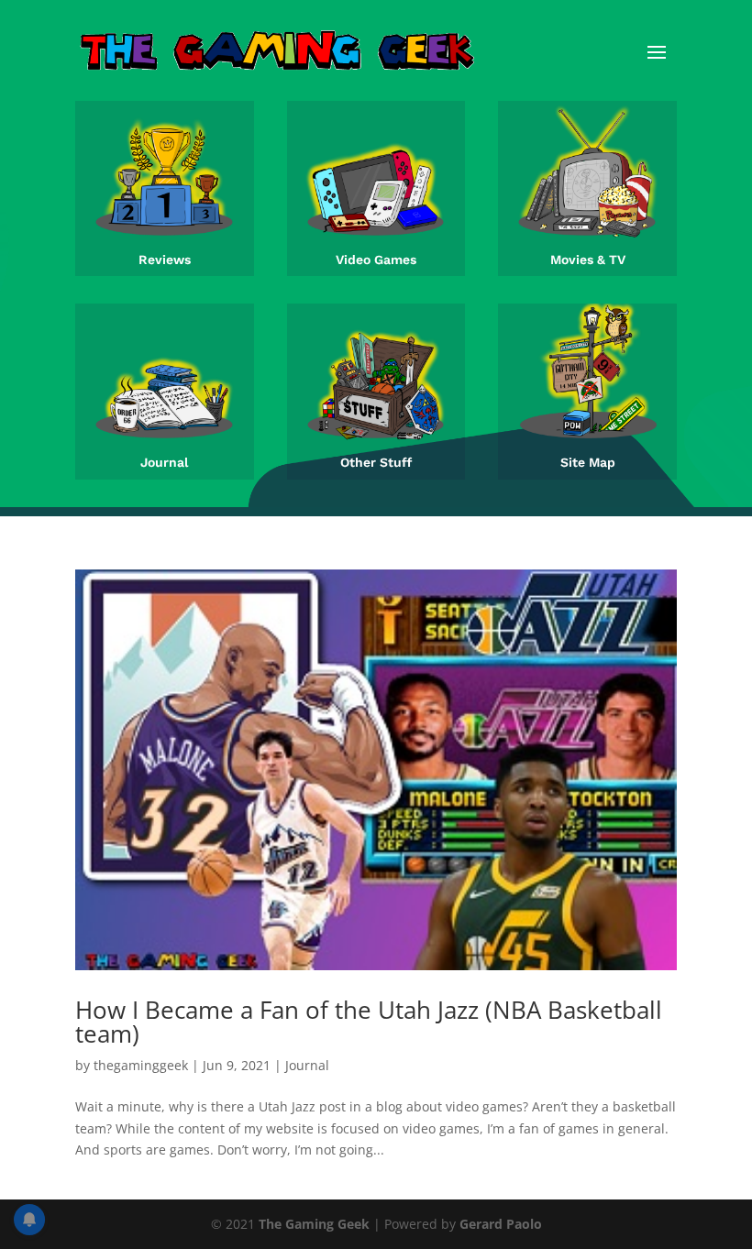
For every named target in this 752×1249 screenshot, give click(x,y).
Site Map (587, 462)
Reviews (164, 259)
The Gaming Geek (314, 1223)
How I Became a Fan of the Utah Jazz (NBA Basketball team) (368, 1021)
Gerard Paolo (500, 1223)
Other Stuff (376, 462)
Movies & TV (587, 259)
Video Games (376, 259)
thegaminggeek (141, 1065)
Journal (164, 462)
